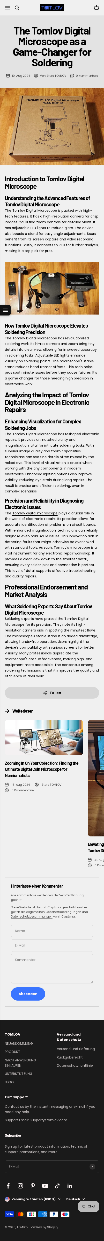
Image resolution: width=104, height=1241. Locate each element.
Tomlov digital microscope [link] (35, 513)
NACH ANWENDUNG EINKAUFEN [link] (20, 1063)
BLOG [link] (9, 1082)
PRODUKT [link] (12, 1051)
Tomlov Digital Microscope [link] (34, 210)
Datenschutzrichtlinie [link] (75, 1065)
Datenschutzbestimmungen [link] (31, 916)
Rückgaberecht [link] (70, 1057)
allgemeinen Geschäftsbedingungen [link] (53, 912)
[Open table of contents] (5, 310)
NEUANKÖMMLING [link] (19, 1043)
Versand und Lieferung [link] (76, 1048)
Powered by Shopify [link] (44, 1227)
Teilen (55, 692)
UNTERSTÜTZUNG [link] (18, 1073)
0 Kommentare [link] (87, 76)
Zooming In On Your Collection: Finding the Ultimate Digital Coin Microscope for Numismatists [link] (41, 769)
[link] (16, 7)
